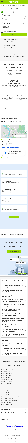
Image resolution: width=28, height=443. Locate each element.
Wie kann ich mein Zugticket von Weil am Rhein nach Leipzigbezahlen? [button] (13, 305)
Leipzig (18, 115)
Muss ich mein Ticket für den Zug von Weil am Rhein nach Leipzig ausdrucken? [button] (13, 291)
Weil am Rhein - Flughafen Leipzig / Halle (10, 396)
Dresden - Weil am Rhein (6, 381)
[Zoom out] (26, 128)
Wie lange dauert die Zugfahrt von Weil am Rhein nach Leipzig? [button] (12, 354)
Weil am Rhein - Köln (5, 377)
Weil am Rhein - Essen (6, 392)
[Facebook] (13, 432)
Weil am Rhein (22, 5)
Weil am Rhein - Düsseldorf (7, 369)
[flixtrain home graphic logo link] (13, 2)
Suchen (14, 34)
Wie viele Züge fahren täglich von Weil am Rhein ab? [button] (13, 281)
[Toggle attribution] (26, 136)
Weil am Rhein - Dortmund (7, 387)
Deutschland (14, 5)
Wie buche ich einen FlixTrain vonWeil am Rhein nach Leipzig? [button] (13, 286)
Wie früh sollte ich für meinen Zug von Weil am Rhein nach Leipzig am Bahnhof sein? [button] (13, 335)
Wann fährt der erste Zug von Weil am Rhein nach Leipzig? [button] (12, 339)
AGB (23, 435)
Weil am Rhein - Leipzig (6, 375)
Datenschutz (18, 435)
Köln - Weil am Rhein (5, 371)
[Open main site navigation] (2, 2)
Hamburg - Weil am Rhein (6, 379)
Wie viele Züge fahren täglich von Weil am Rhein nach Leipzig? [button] (13, 349)
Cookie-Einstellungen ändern (15, 438)
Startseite (3, 5)
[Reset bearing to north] (26, 130)
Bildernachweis (8, 437)
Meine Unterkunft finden (9, 31)
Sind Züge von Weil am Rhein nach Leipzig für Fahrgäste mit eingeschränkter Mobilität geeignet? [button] (13, 320)
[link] (14, 256)
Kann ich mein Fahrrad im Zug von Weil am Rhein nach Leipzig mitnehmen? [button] (12, 310)
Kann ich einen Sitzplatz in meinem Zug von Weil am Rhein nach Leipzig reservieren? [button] (12, 300)
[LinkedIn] (14, 432)
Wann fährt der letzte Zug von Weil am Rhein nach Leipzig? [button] (12, 344)
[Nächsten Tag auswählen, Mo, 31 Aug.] (25, 23)
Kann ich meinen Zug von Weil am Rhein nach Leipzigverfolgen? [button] (12, 295)
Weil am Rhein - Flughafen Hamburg (9, 400)
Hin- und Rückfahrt (18, 12)
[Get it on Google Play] (10, 426)
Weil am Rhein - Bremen (6, 385)
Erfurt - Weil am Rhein (6, 402)
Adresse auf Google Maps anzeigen (10, 147)
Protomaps (16, 136)
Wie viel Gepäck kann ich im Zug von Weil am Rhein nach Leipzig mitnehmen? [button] (12, 314)
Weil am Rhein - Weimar (6, 394)
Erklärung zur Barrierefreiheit (18, 437)
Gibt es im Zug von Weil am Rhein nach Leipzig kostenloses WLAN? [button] (13, 325)
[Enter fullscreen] (26, 132)
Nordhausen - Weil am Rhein (7, 391)
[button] (14, 15)
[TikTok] (15, 432)
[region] (14, 131)
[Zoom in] (26, 126)
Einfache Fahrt (7, 12)
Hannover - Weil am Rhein (6, 389)
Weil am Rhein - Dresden (6, 373)
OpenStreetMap (22, 136)
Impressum (12, 435)
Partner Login (7, 435)
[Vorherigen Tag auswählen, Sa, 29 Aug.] (23, 23)
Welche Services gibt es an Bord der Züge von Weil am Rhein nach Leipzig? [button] (13, 330)
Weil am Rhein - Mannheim (7, 398)
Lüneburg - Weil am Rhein (6, 383)
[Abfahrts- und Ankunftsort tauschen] (25, 17)
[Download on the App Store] (19, 426)
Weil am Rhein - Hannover (6, 404)
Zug (8, 5)
